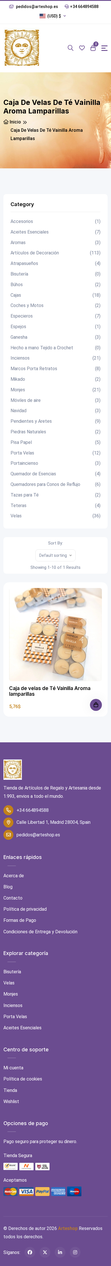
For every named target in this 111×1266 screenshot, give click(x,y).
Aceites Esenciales (55, 232)
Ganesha (55, 337)
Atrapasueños (55, 263)
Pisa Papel (55, 442)
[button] (54, 16)
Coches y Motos (55, 305)
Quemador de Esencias (55, 474)
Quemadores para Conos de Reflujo (55, 484)
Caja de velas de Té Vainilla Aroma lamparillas (50, 691)
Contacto (12, 898)
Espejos (55, 326)
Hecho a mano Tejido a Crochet (55, 347)
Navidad (55, 410)
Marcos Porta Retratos (55, 368)
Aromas (55, 242)
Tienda (10, 1090)
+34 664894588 (84, 6)
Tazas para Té (55, 495)
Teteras (55, 505)
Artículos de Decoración (55, 253)
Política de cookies (22, 1079)
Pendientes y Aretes (55, 421)
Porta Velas (55, 453)
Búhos (55, 284)
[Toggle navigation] (104, 48)
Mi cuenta (13, 1067)
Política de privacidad (25, 909)
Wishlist (11, 1101)
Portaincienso (55, 463)
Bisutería (55, 274)
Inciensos (55, 358)
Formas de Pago (19, 920)
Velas (55, 516)
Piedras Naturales (55, 431)
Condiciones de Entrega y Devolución (40, 931)
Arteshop (68, 1228)
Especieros (55, 316)
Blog (8, 887)
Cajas (55, 295)
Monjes (55, 389)
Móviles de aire (55, 400)
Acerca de (13, 875)
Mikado (55, 379)
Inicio (15, 122)
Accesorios (55, 221)
